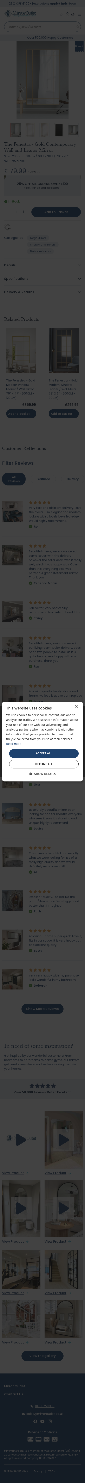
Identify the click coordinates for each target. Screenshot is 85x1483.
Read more (13, 744)
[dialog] (42, 741)
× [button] (76, 706)
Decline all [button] (44, 764)
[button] (42, 773)
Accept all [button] (44, 753)
